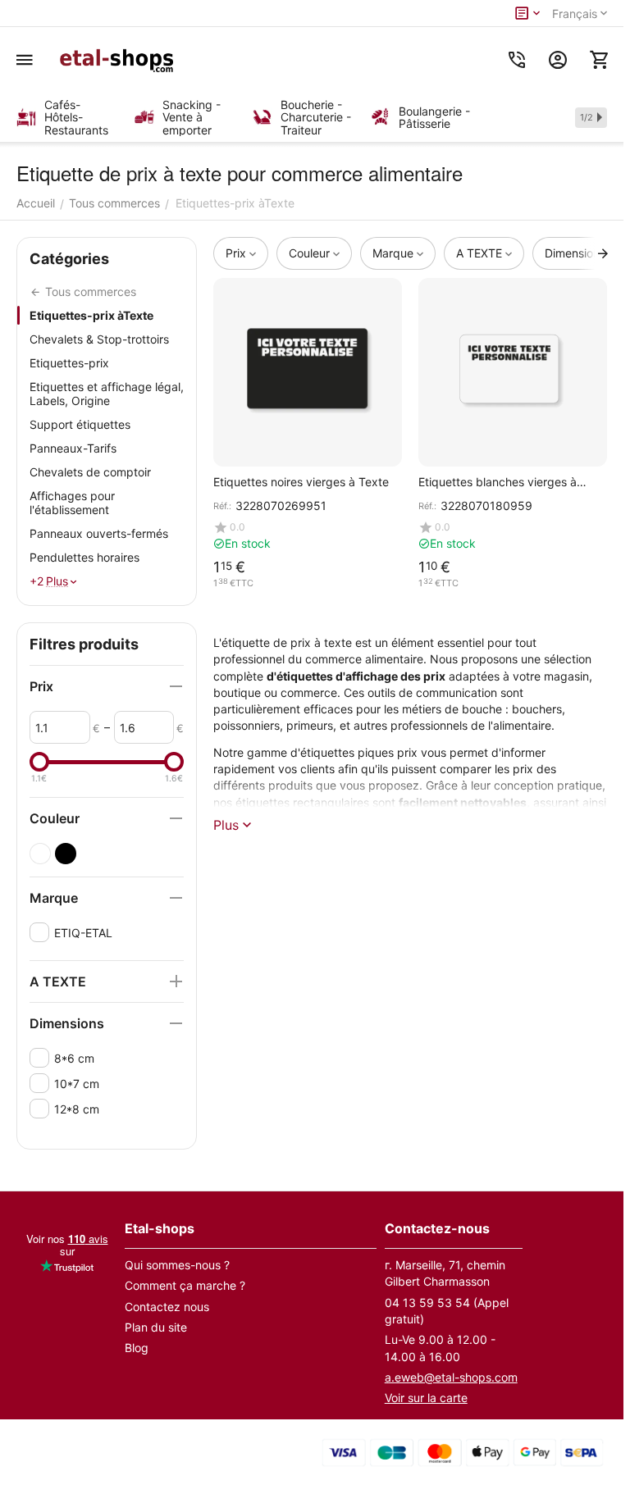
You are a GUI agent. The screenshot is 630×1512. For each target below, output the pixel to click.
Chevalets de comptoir (90, 472)
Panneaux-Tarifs (73, 448)
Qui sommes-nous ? (177, 1265)
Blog (136, 1348)
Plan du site (156, 1327)
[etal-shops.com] (118, 60)
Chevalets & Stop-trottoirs (99, 339)
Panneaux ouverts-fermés (99, 533)
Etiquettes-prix (69, 363)
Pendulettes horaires (84, 557)
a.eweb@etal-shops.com (451, 1377)
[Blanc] (40, 853)
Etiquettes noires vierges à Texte (301, 482)
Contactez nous (167, 1307)
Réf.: (222, 506)
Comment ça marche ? (185, 1285)
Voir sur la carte (426, 1398)
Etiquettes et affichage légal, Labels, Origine (107, 394)
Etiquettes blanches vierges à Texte (497, 482)
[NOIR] (65, 853)
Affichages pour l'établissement (72, 503)
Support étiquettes (80, 424)
